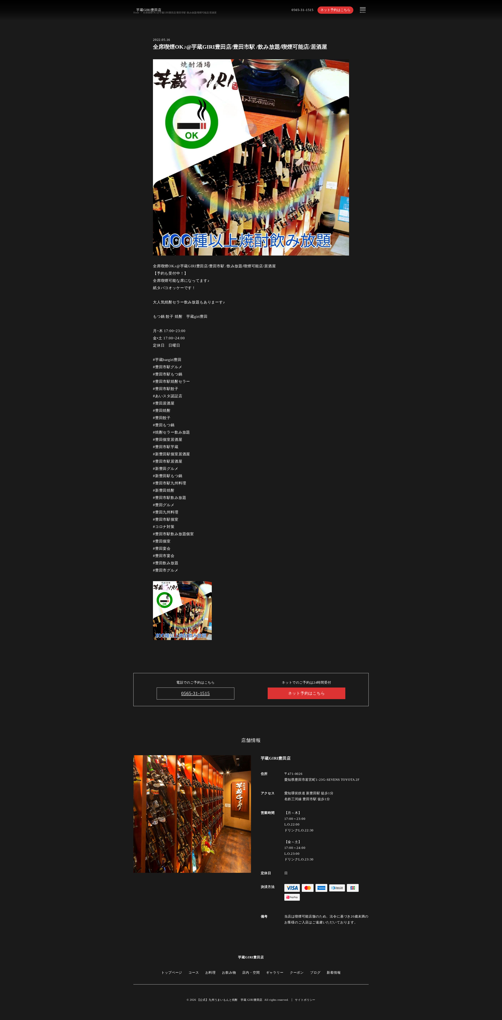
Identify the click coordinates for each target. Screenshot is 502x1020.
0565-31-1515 (303, 10)
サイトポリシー (305, 999)
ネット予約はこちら (335, 10)
